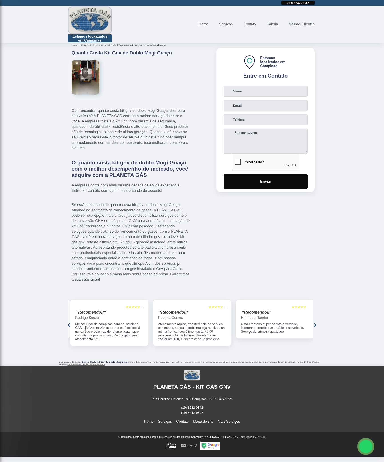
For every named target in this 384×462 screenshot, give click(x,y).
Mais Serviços (229, 421)
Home (203, 24)
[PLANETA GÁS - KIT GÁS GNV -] (90, 20)
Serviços (226, 24)
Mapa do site (203, 421)
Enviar (265, 181)
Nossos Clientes (302, 24)
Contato (249, 24)
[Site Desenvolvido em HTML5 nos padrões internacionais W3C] (189, 445)
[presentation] (69, 324)
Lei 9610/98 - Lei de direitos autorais (86, 364)
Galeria (272, 24)
